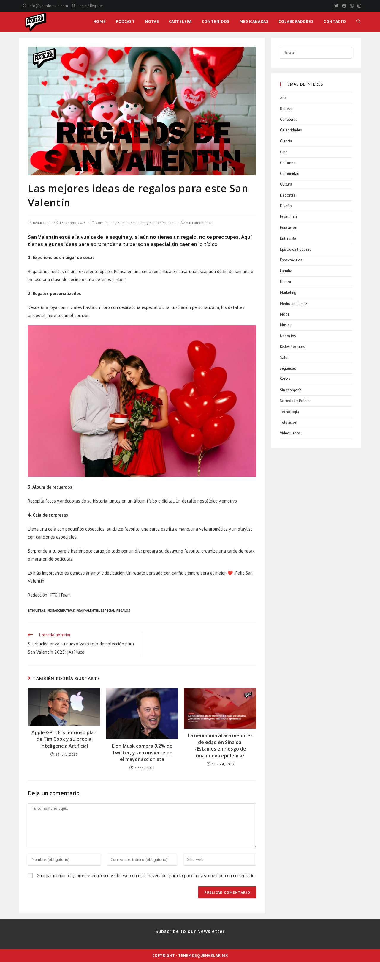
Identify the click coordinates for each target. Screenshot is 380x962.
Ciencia (286, 141)
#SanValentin (87, 610)
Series (285, 379)
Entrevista (288, 238)
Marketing (141, 222)
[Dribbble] (352, 6)
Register (96, 5)
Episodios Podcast (295, 249)
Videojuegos (290, 433)
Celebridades (291, 130)
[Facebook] (344, 6)
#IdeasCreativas (61, 610)
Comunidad (105, 222)
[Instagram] (358, 6)
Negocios (288, 335)
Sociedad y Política (295, 400)
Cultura (286, 184)
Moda (284, 314)
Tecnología (289, 411)
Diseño (286, 205)
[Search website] (358, 21)
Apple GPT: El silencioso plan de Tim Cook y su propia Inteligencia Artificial (63, 739)
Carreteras (288, 119)
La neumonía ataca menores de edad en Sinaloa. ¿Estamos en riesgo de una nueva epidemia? (220, 745)
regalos (123, 610)
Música (286, 324)
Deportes (287, 195)
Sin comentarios (199, 222)
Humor (285, 281)
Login (82, 5)
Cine (283, 151)
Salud (284, 357)
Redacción (41, 222)
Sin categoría (291, 390)
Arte (283, 97)
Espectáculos (291, 260)
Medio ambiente (293, 303)
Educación (288, 227)
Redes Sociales (164, 222)
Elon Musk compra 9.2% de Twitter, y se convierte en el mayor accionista (142, 752)
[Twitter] (336, 6)
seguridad (288, 368)
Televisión (288, 422)
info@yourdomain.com (48, 5)
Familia (124, 222)
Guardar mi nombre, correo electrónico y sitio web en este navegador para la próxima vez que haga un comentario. (146, 875)
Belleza (286, 108)
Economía (288, 216)
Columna (287, 162)
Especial (108, 610)
